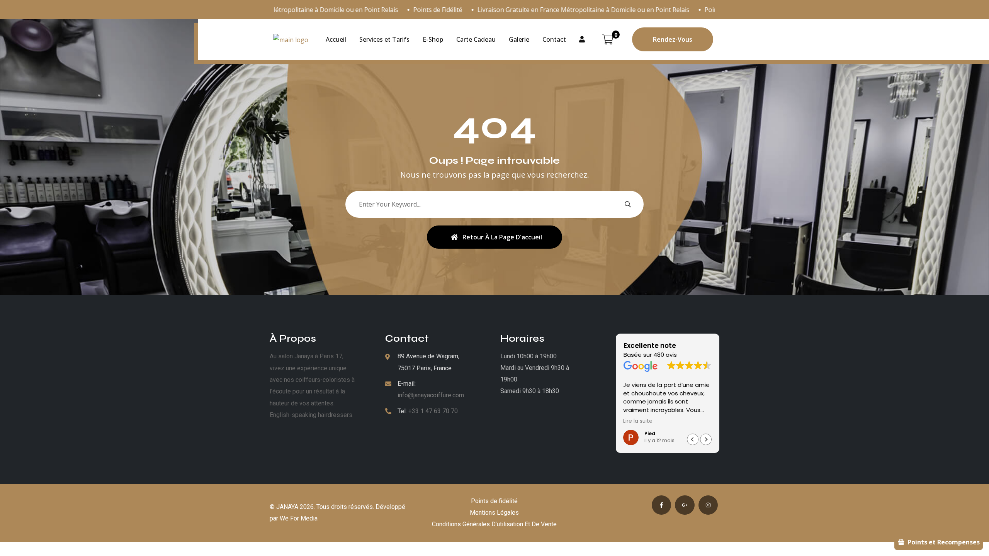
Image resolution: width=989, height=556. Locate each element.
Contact (554, 39)
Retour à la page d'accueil (502, 237)
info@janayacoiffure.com (431, 395)
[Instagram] (708, 505)
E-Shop (433, 39)
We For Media (299, 518)
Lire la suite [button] (638, 421)
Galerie (519, 39)
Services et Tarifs (384, 39)
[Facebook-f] (661, 505)
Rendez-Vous (672, 39)
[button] (706, 439)
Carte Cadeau (476, 39)
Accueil (336, 39)
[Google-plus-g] (684, 505)
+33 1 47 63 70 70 (433, 411)
